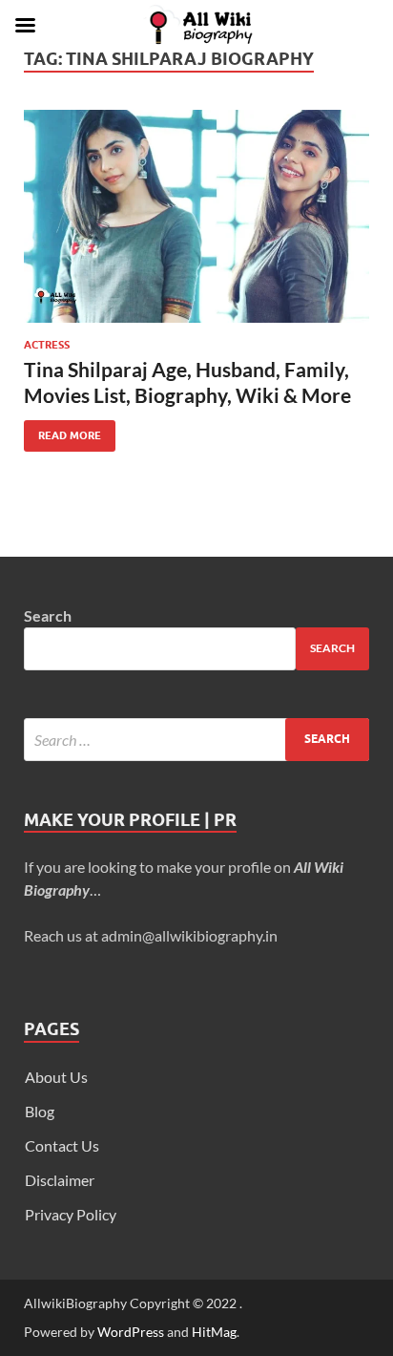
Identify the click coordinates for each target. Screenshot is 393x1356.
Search (48, 615)
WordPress (130, 1332)
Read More (62, 431)
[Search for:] (196, 739)
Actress (47, 344)
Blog (39, 1111)
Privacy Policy (70, 1214)
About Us (56, 1077)
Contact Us (62, 1145)
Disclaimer (59, 1180)
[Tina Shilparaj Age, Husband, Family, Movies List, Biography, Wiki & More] (196, 216)
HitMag (214, 1332)
